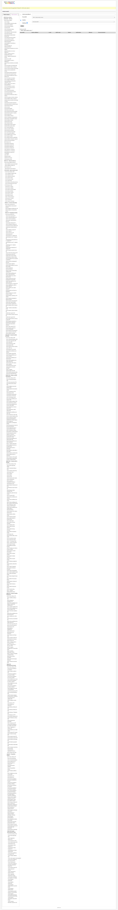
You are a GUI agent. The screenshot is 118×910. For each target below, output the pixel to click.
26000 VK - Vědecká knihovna (10, 160)
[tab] (7, 15)
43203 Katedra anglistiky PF (11, 303)
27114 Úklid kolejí (8, 180)
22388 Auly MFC (7, 156)
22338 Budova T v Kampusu (9, 150)
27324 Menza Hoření (9, 195)
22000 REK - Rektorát (8, 18)
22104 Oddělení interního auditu (10, 23)
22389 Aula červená (8, 157)
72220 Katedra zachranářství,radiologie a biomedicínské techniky (12, 895)
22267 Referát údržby (8, 123)
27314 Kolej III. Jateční (9, 192)
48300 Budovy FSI (10, 626)
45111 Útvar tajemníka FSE (11, 382)
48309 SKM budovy (10, 630)
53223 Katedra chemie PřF (12, 737)
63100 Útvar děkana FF (11, 756)
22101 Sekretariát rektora (9, 29)
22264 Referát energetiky (9, 130)
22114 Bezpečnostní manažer (10, 37)
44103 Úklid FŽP (9, 342)
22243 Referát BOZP (8, 108)
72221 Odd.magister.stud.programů (14, 858)
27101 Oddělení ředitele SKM (10, 173)
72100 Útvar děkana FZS (12, 833)
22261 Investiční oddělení (9, 128)
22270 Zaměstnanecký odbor (9, 131)
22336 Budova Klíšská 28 (9, 147)
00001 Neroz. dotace (8, 17)
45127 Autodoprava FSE (11, 391)
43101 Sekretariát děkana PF (11, 217)
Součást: (24, 20)
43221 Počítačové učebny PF (11, 224)
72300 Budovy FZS (11, 843)
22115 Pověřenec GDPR (9, 39)
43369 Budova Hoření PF (10, 254)
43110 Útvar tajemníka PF (10, 215)
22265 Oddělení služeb (8, 120)
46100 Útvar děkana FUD (11, 463)
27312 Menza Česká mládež (10, 189)
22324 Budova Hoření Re (9, 145)
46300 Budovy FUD (10, 483)
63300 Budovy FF (11, 775)
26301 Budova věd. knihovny (10, 168)
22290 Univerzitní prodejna (9, 140)
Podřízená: (24, 23)
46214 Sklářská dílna (11, 524)
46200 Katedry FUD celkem (12, 511)
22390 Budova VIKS (8, 159)
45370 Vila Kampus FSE (11, 397)
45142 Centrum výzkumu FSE (12, 416)
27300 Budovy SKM (8, 185)
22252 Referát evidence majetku (10, 112)
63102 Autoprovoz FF (12, 761)
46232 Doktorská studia (11, 539)
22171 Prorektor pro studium (9, 78)
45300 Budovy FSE (10, 392)
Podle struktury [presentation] (7, 14)
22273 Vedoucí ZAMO (8, 136)
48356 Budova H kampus (12, 639)
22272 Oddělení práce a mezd (10, 134)
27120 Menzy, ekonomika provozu (11, 182)
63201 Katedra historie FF (12, 802)
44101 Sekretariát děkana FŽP (11, 339)
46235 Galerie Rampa (11, 544)
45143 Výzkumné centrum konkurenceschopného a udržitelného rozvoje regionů (11, 418)
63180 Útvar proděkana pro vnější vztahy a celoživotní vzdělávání (12, 794)
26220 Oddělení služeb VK (10, 165)
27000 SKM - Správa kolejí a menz (11, 170)
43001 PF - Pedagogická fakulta (11, 212)
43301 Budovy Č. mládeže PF (11, 235)
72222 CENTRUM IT (12, 862)
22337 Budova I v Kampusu (9, 149)
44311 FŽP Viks (9, 348)
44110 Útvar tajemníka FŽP (11, 340)
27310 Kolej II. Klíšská (9, 188)
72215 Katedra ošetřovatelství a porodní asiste (12, 886)
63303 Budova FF (11, 777)
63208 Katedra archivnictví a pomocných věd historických (12, 827)
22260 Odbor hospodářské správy (10, 118)
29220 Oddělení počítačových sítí (11, 208)
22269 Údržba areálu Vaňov (9, 125)
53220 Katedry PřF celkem (12, 732)
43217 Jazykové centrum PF (11, 331)
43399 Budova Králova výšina (11, 257)
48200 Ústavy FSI (10, 640)
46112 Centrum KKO (10, 495)
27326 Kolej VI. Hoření (9, 198)
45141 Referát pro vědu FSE (11, 414)
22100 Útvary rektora (8, 20)
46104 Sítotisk (9, 473)
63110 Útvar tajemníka (12, 758)
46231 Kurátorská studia (11, 538)
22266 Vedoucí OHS (8, 121)
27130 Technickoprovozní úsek (11, 183)
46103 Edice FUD (10, 472)
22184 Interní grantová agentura (10, 102)
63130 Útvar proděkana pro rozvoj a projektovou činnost (12, 780)
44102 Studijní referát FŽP (11, 353)
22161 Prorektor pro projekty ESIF (10, 65)
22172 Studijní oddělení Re (9, 79)
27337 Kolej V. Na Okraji (9, 201)
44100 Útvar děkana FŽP (10, 337)
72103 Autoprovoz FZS (12, 840)
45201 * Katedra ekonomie (11, 443)
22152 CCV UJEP (7, 58)
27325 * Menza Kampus (9, 196)
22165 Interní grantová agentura (10, 72)
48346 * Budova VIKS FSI (12, 637)
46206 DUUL (9, 512)
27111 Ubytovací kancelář (10, 176)
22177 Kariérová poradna (9, 90)
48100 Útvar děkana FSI (11, 596)
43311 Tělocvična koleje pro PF (11, 252)
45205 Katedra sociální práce (11, 452)
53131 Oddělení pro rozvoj (12, 679)
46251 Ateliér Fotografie (11, 566)
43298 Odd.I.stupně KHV (10, 317)
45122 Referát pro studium (11, 402)
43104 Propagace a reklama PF (12, 283)
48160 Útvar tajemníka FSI (12, 623)
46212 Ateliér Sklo (10, 520)
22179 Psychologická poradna (10, 91)
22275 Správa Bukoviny (8, 127)
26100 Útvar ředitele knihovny (10, 162)
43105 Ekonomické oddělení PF (12, 225)
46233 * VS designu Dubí (11, 541)
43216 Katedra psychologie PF (11, 330)
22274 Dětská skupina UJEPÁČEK (10, 137)
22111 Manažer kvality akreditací (10, 32)
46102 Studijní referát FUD (12, 470)
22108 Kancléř (7, 27)
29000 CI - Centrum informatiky (11, 202)
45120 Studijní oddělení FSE (11, 401)
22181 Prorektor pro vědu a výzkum (11, 97)
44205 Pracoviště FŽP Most (11, 373)
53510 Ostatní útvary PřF (11, 752)
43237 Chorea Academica (11, 218)
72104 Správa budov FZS (12, 842)
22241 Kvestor (7, 107)
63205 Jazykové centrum (12, 824)
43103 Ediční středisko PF (11, 222)
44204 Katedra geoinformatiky (11, 372)
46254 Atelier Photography (12, 570)
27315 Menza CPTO (9, 193)
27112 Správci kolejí (9, 177)
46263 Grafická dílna (11, 589)
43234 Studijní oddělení (10, 263)
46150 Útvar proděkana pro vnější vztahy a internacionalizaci (12, 508)
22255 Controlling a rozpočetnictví (10, 117)
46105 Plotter (9, 475)
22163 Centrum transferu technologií (11, 68)
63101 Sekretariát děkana (12, 759)
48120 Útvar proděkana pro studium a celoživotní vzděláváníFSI (12, 604)
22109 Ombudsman (8, 30)
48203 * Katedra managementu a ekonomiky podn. (12, 648)
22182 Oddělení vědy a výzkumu (10, 98)
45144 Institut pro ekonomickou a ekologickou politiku (11, 422)
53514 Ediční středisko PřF (12, 716)
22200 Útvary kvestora (8, 105)
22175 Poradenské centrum (9, 86)
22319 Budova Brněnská (9, 143)
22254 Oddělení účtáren (8, 115)
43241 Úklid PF (9, 231)
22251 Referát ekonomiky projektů (10, 111)
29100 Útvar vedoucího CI (10, 204)
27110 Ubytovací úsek (9, 174)
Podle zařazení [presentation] (14, 14)
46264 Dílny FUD (10, 534)
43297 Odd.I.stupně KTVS (10, 326)
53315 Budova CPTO (11, 714)
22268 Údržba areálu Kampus (10, 124)
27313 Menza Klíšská (9, 191)
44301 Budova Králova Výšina (11, 346)
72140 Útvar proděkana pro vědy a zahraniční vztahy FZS (12, 865)
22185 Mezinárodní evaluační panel (11, 104)
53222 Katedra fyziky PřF (12, 736)
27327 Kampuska (8, 199)
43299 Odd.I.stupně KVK (10, 313)
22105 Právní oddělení (8, 24)
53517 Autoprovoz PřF (12, 723)
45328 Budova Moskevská (11, 394)
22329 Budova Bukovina (9, 146)
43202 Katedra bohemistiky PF (11, 300)
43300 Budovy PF (9, 234)
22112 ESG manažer (8, 33)
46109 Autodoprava (10, 479)
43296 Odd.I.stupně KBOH (11, 302)
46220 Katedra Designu (11, 516)
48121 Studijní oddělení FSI (12, 606)
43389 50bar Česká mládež (11, 255)
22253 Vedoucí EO (7, 114)
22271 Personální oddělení (9, 133)
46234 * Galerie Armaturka (12, 542)
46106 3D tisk (9, 476)
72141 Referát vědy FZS (12, 867)
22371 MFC (6, 154)
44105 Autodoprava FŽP (10, 343)
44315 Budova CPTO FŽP (11, 349)
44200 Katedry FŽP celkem (11, 362)
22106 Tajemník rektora (8, 26)
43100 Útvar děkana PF (9, 214)
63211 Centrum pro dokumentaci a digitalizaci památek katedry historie (12, 804)
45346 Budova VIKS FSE (11, 395)
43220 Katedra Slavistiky (10, 333)
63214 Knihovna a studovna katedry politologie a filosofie (11, 813)
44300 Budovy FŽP (9, 345)
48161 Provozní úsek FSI (11, 625)
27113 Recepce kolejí (9, 179)
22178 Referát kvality (8, 93)
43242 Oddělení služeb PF (11, 229)
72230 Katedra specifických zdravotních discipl (12, 898)
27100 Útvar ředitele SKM (9, 171)
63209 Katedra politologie (12, 829)
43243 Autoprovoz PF (10, 232)
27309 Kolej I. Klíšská (9, 186)
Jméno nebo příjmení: (26, 14)
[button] (114, 22)
